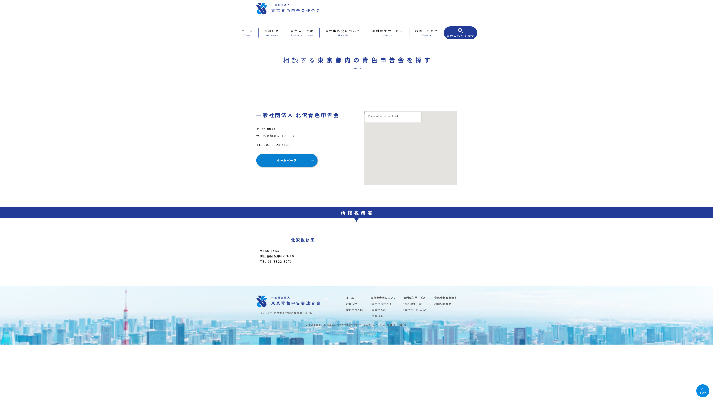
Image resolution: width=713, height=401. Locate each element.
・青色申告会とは (380, 304)
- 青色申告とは (353, 310)
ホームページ (287, 160)
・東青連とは (378, 310)
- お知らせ (350, 304)
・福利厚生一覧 (412, 304)
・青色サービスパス (415, 310)
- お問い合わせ (441, 304)
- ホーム (349, 297)
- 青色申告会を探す (444, 297)
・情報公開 (376, 316)
